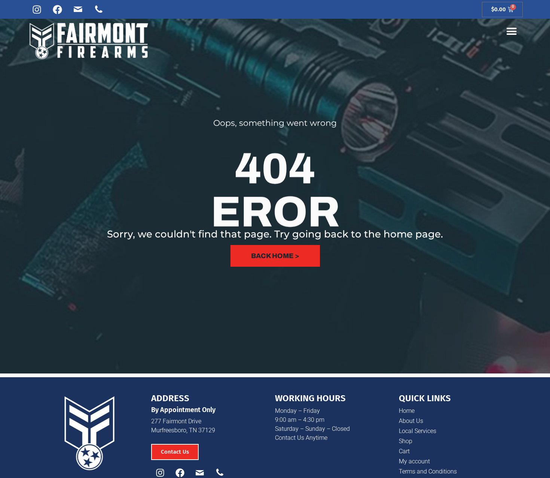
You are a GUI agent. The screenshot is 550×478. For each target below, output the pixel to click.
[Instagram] (37, 9)
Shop (405, 441)
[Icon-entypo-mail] (78, 9)
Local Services (417, 431)
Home (407, 410)
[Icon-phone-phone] (98, 9)
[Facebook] (57, 9)
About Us (411, 420)
